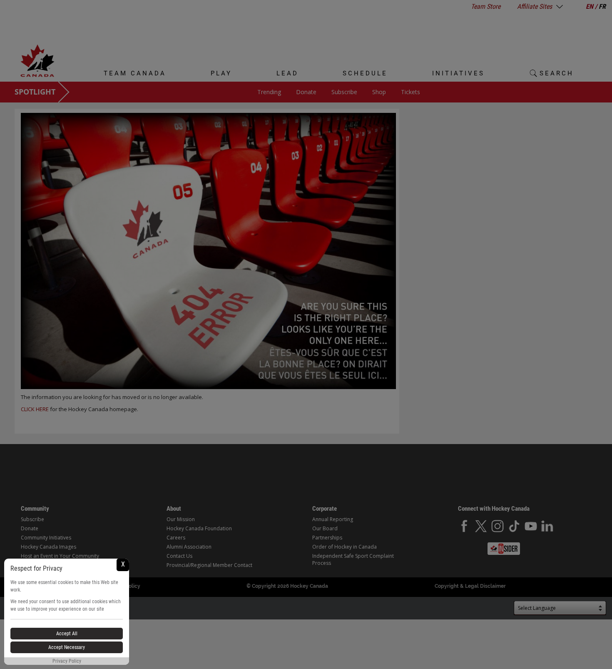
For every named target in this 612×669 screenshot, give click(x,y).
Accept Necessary (66, 647)
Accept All (66, 634)
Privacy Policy (66, 661)
